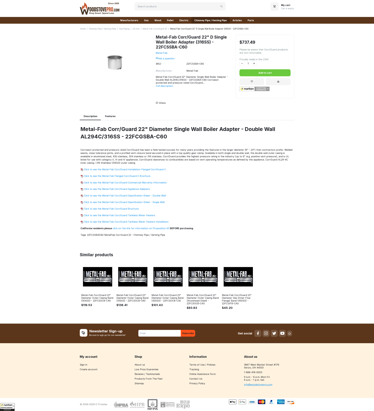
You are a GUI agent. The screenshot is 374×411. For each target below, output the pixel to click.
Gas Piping (124, 28)
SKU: (158, 63)
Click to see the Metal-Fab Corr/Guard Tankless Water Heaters (119, 215)
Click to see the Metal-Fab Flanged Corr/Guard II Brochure (116, 176)
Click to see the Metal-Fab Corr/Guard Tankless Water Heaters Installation (125, 221)
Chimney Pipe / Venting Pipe (210, 20)
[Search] (221, 6)
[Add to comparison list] (278, 81)
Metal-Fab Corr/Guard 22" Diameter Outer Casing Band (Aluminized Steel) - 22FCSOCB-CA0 (203, 299)
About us (140, 364)
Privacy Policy (197, 383)
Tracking (194, 369)
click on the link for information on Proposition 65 (141, 228)
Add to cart (265, 72)
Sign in (83, 364)
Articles (237, 20)
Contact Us (195, 378)
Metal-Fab (161, 52)
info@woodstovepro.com (258, 384)
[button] (7, 407)
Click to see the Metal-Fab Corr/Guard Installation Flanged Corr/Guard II (124, 169)
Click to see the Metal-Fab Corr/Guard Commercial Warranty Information (125, 182)
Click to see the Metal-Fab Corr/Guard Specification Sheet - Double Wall (124, 195)
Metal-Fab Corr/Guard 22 (155, 28)
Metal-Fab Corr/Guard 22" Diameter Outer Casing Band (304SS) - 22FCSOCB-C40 (97, 298)
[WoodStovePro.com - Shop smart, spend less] (99, 8)
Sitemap (139, 383)
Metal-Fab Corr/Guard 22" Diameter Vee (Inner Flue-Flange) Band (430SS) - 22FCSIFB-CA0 (237, 299)
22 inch (136, 28)
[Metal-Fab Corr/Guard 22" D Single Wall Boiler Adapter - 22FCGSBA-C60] (115, 62)
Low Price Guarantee (146, 369)
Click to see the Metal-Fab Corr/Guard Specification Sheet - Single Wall (124, 202)
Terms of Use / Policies (202, 364)
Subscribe (188, 333)
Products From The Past (149, 378)
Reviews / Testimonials (147, 374)
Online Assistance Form (202, 374)
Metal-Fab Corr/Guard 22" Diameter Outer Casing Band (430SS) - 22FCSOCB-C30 (167, 298)
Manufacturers (129, 20)
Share (162, 102)
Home (83, 28)
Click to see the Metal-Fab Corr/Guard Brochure (111, 208)
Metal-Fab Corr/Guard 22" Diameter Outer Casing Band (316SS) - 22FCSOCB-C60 (132, 298)
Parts (251, 20)
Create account (88, 369)
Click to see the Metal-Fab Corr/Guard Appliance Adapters (116, 189)
